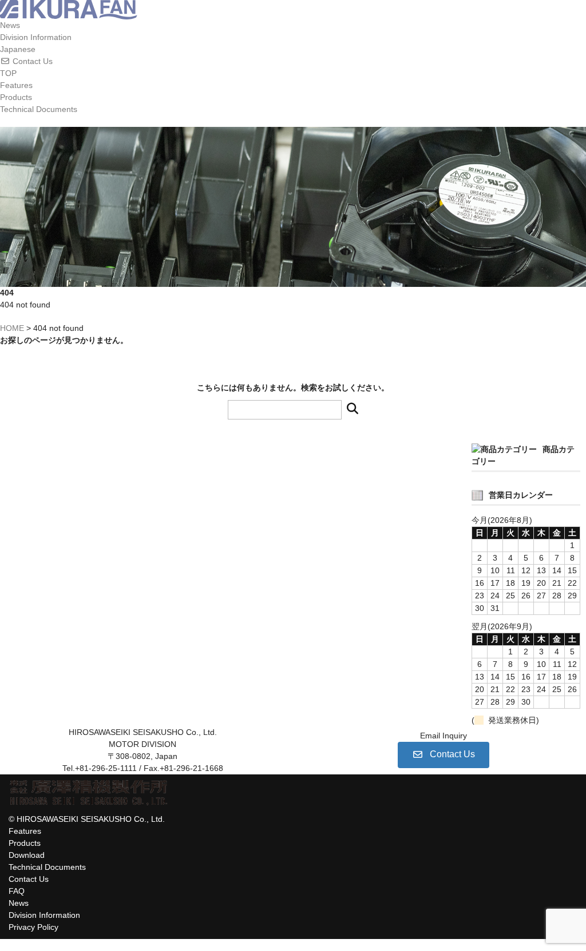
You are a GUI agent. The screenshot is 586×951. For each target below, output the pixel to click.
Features (16, 85)
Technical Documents (38, 109)
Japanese (17, 49)
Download (27, 855)
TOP (8, 73)
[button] (293, 61)
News (10, 25)
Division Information (36, 37)
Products (16, 97)
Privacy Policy (33, 927)
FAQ (17, 891)
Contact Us (29, 879)
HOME (12, 328)
